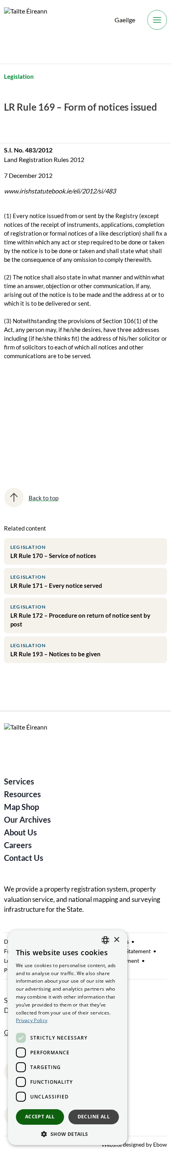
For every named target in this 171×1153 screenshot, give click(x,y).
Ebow (160, 1144)
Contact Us (23, 857)
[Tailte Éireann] (25, 20)
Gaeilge (125, 19)
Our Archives (27, 819)
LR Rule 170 (26, 436)
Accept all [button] (40, 1116)
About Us (20, 832)
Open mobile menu (157, 20)
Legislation (19, 76)
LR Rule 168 (26, 408)
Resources (22, 794)
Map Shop (21, 807)
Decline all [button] (94, 1116)
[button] (67, 1133)
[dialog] (67, 1037)
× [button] (116, 940)
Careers (18, 845)
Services (19, 781)
